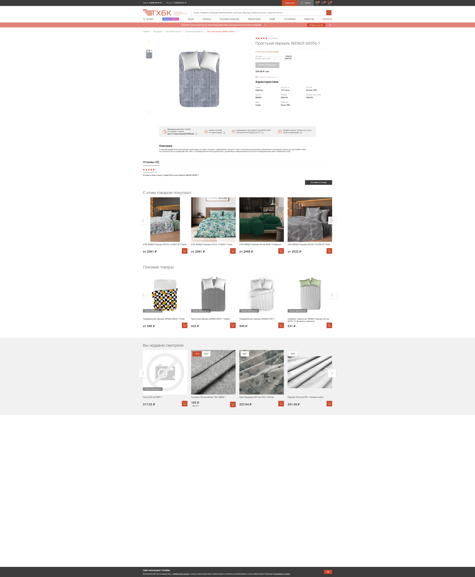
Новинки (207, 19)
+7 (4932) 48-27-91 (180, 3)
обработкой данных (181, 574)
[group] (165, 227)
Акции (191, 19)
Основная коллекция (229, 19)
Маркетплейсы (171, 19)
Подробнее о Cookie (282, 574)
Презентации (254, 19)
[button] (143, 220)
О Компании (289, 19)
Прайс (272, 19)
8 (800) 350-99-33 (155, 3)
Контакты (327, 19)
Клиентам (309, 19)
